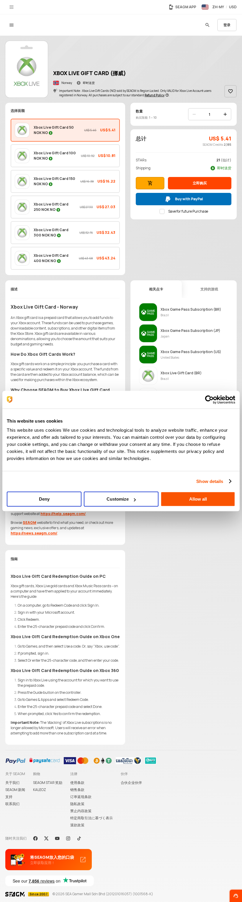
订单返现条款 (80, 796)
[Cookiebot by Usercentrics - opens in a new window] (209, 399)
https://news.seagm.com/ (34, 533)
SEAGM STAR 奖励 (47, 782)
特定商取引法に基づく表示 (91, 817)
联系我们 (12, 803)
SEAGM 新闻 (15, 789)
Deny (44, 499)
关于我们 (12, 782)
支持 (8, 796)
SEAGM (29, 522)
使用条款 (77, 782)
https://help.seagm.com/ (63, 513)
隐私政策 (77, 803)
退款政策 (77, 824)
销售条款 (77, 789)
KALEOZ (39, 789)
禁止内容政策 (80, 810)
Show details (209, 481)
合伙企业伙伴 (131, 782)
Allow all (198, 499)
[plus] (225, 114)
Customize (118, 499)
